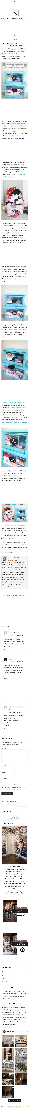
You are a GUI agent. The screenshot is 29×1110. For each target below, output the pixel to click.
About (3, 975)
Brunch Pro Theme (15, 1106)
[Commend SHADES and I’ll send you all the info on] (8, 1041)
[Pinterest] (17, 817)
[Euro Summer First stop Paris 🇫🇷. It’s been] (21, 1066)
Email (3, 772)
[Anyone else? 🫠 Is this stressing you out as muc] (21, 1054)
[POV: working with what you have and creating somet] (21, 1079)
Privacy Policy (7, 998)
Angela (10, 659)
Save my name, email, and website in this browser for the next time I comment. (13, 788)
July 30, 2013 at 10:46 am (16, 635)
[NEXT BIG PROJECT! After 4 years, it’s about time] (8, 1054)
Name (3, 766)
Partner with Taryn (6, 981)
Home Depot (17, 550)
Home (3, 971)
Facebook (23, 545)
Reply (5, 650)
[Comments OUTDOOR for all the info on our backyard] (8, 1079)
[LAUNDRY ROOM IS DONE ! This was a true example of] (8, 1092)
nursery (24, 128)
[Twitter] (17, 892)
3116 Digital (18, 1107)
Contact (4, 978)
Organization (22, 595)
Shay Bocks (26, 1106)
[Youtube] (21, 892)
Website (4, 778)
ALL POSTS (13, 595)
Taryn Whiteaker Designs (14, 18)
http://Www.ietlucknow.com (17, 707)
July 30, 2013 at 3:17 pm (16, 661)
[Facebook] (11, 817)
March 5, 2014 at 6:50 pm (16, 712)
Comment (4, 748)
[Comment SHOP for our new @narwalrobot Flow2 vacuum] (8, 1066)
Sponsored (14, 597)
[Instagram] (14, 817)
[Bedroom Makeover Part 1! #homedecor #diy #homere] (21, 1041)
